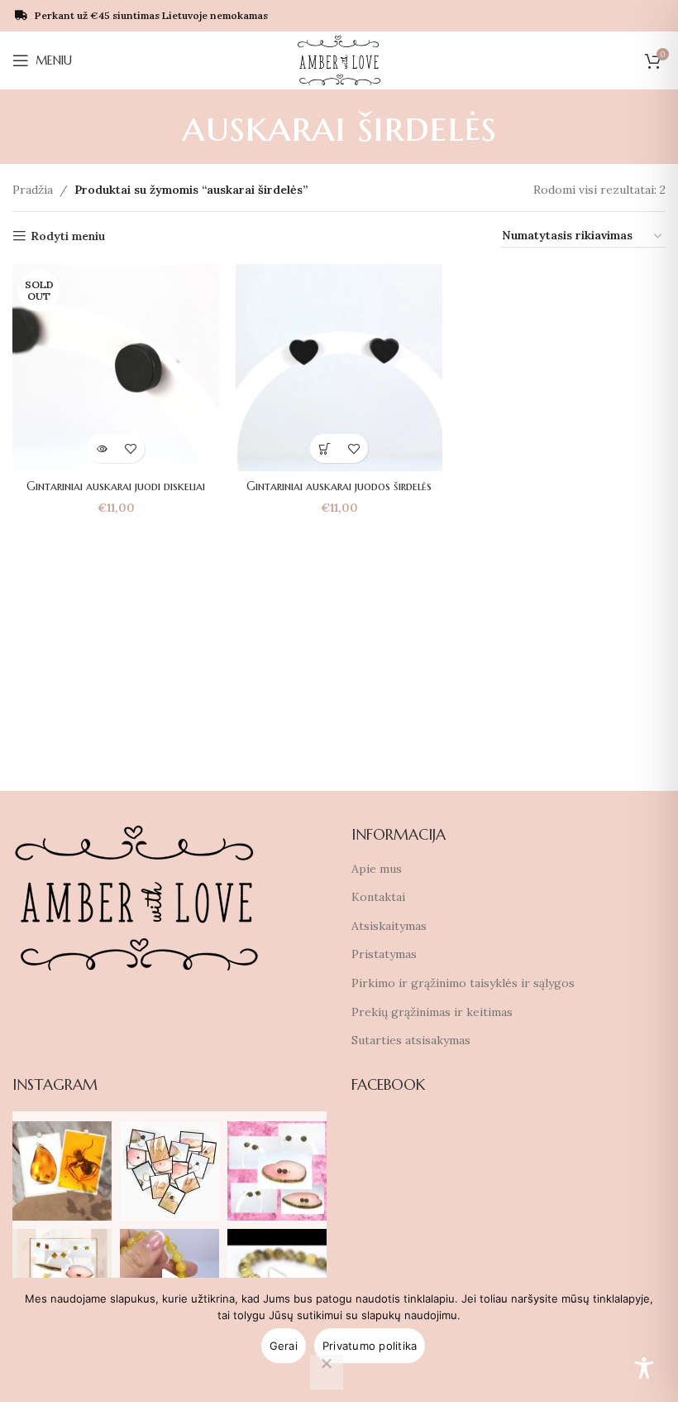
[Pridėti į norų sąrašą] (130, 448)
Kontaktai (378, 896)
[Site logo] (339, 59)
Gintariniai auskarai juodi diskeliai (115, 486)
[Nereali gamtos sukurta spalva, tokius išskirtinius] (277, 1171)
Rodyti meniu (68, 236)
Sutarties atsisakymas (410, 1040)
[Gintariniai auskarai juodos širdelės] (339, 367)
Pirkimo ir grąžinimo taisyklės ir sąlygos (463, 983)
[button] (324, 448)
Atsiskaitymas (389, 925)
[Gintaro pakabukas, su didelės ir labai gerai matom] (62, 1171)
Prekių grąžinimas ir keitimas (432, 1012)
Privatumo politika (370, 1345)
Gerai (284, 1345)
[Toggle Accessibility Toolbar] (644, 1368)
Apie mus (376, 868)
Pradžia (32, 189)
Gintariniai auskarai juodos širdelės (339, 486)
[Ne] (326, 1372)
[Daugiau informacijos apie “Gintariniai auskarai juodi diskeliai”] (101, 448)
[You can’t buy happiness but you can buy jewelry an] (169, 1171)
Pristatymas (384, 954)
